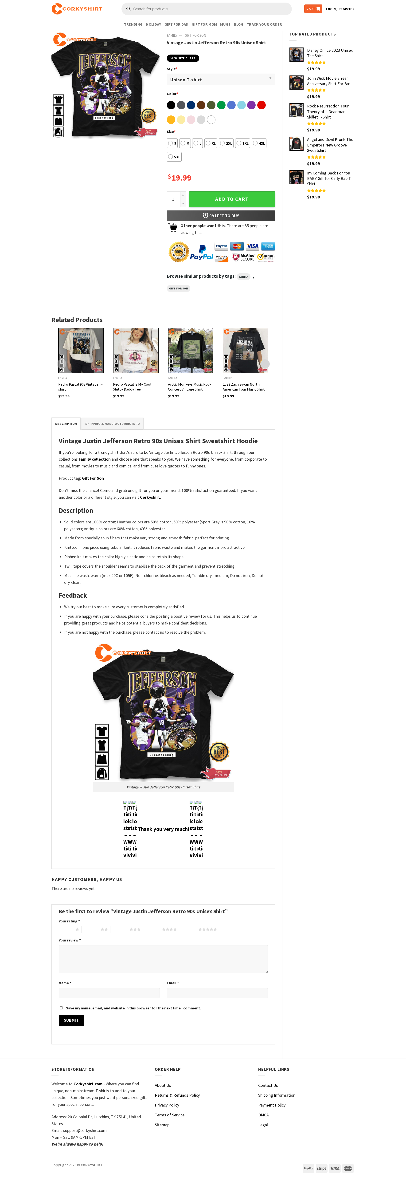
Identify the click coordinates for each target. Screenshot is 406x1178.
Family (172, 35)
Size (171, 131)
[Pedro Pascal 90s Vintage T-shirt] (81, 350)
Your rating (69, 921)
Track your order (264, 24)
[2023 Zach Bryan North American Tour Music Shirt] (245, 350)
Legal (263, 1124)
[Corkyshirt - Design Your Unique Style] (76, 9)
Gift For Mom (204, 24)
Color (172, 93)
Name (65, 982)
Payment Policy (271, 1105)
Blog (238, 24)
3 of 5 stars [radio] (119, 929)
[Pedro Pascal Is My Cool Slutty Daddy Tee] (135, 350)
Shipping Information (276, 1095)
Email (173, 982)
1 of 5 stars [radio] (65, 929)
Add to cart (232, 199)
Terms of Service (169, 1115)
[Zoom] (58, 132)
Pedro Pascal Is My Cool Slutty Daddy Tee (132, 386)
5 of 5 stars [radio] (188, 929)
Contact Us (268, 1085)
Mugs (225, 24)
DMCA (263, 1115)
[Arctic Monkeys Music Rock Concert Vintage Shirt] (190, 350)
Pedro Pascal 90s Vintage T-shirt (80, 386)
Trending (133, 24)
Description (66, 424)
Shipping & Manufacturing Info (112, 424)
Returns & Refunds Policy (177, 1095)
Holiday (153, 24)
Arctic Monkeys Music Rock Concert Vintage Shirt (189, 386)
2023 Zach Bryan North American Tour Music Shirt (244, 386)
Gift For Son (195, 35)
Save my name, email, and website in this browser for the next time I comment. (133, 1008)
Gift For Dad (176, 24)
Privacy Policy (167, 1105)
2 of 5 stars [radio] (91, 929)
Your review (70, 940)
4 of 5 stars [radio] (152, 929)
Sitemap (162, 1124)
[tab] (66, 424)
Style (172, 68)
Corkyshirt (150, 497)
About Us (163, 1085)
